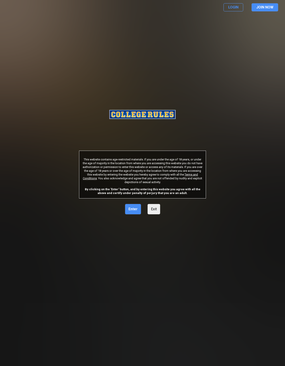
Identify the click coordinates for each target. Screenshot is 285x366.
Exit (154, 209)
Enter (133, 209)
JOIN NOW (264, 7)
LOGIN (233, 7)
